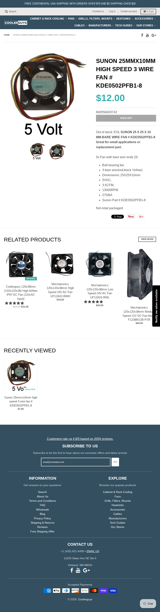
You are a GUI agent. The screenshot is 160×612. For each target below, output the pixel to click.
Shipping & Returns (42, 522)
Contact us (98, 11)
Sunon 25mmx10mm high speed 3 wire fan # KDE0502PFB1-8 (20, 401)
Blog (42, 513)
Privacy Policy (42, 518)
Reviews (42, 527)
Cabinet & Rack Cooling (47, 18)
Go (115, 462)
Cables (79, 25)
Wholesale (42, 509)
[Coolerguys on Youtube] (147, 35)
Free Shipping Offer (42, 531)
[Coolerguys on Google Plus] (154, 35)
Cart (150, 11)
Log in (112, 11)
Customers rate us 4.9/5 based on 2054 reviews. (80, 439)
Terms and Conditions (42, 500)
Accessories (144, 18)
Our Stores (144, 25)
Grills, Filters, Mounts (95, 18)
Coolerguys (85, 599)
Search (42, 492)
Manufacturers (100, 25)
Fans (71, 18)
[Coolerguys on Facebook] (142, 35)
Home (7, 35)
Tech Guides (123, 25)
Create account (129, 11)
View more (147, 239)
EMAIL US (93, 551)
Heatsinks (123, 18)
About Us (42, 496)
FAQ (42, 505)
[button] (15, 303)
